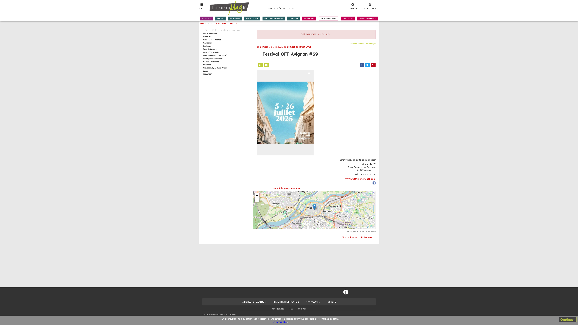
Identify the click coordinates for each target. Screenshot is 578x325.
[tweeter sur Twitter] (367, 65)
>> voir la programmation (287, 188)
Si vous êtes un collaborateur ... (359, 237)
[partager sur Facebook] (362, 65)
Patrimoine (235, 18)
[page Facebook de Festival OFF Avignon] (374, 183)
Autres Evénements (367, 18)
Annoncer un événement (254, 302)
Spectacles (348, 18)
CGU (291, 309)
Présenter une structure (286, 302)
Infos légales (278, 309)
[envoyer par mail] (266, 65)
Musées (220, 18)
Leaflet (358, 228)
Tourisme (293, 18)
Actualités (206, 18)
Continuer (567, 319)
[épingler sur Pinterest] (373, 65)
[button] (314, 207)
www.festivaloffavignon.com (360, 178)
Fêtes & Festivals (328, 18)
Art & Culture (252, 18)
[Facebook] (345, 292)
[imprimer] (260, 65)
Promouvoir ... (313, 302)
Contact (302, 309)
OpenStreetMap (371, 228)
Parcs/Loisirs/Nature (273, 18)
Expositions (309, 18)
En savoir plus (280, 321)
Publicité (331, 302)
